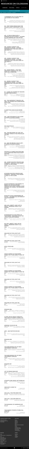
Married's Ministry (3, 439)
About (16, 423)
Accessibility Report (18, 428)
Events (16, 425)
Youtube (16, 437)
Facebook (16, 434)
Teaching (11, 7)
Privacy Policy (17, 429)
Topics (17, 7)
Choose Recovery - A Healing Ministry (6, 435)
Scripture (24, 7)
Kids (1, 436)
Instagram (16, 436)
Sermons (4, 7)
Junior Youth (2, 437)
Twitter (16, 435)
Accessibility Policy (18, 427)
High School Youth (3, 438)
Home (1, 12)
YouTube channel (17, 10)
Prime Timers (2, 440)
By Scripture (9, 12)
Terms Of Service (17, 430)
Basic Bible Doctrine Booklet (19, 424)
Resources (4, 12)
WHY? (1, 434)
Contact (16, 426)
